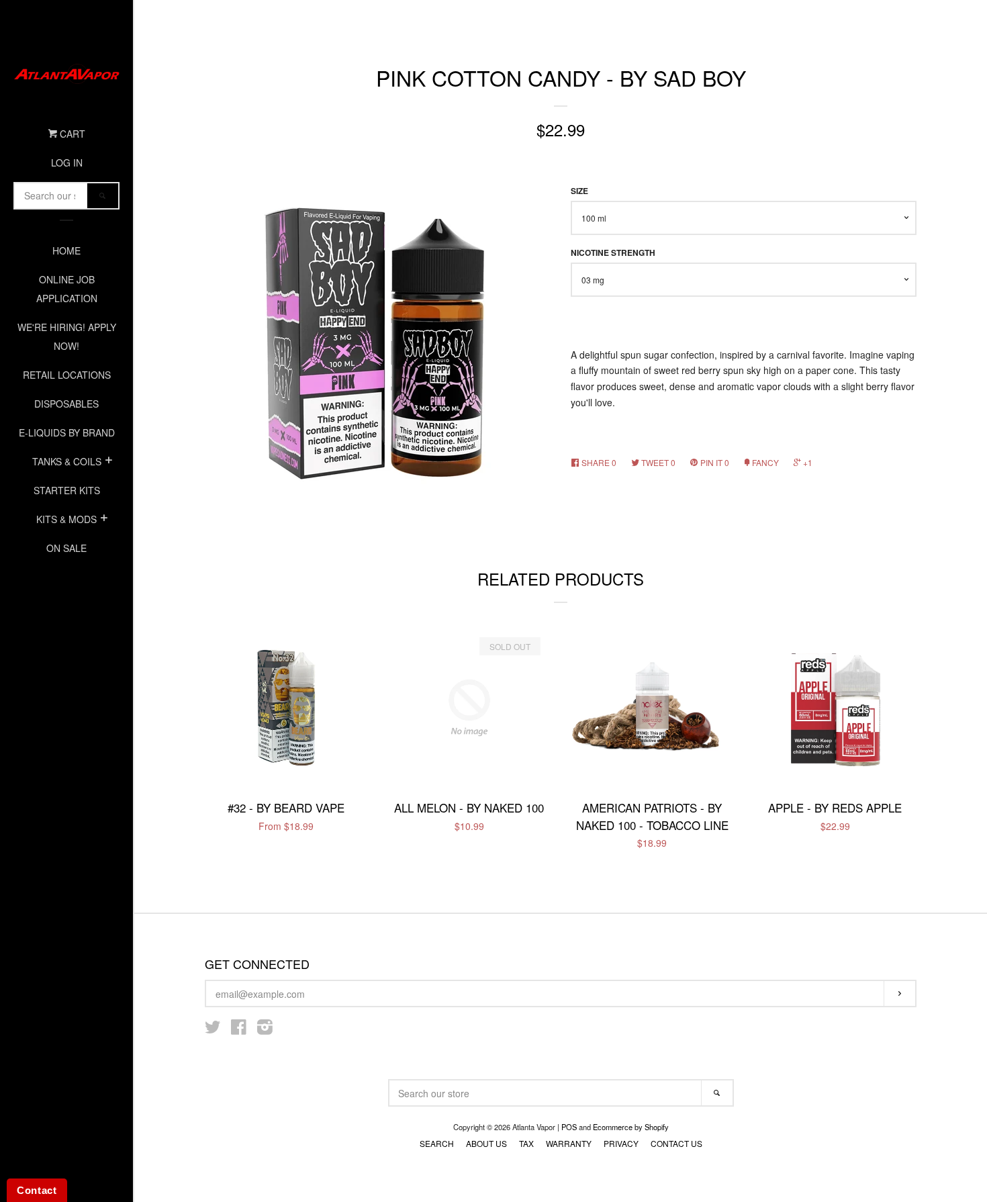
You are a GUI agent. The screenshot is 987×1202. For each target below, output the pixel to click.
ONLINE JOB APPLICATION (66, 289)
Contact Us (676, 1143)
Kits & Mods (66, 519)
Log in (67, 162)
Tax (526, 1143)
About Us (486, 1143)
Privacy (621, 1143)
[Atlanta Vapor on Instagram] (264, 1029)
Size (579, 191)
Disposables (66, 403)
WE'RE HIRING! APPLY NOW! (66, 336)
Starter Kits (67, 490)
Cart (71, 133)
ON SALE (66, 548)
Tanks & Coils (66, 461)
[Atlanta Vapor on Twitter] (213, 1029)
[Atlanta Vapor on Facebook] (238, 1029)
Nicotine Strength (613, 253)
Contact (37, 1190)
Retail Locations (67, 374)
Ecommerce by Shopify (631, 1126)
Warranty (569, 1143)
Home (66, 250)
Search (437, 1143)
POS (569, 1126)
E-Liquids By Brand (67, 432)
